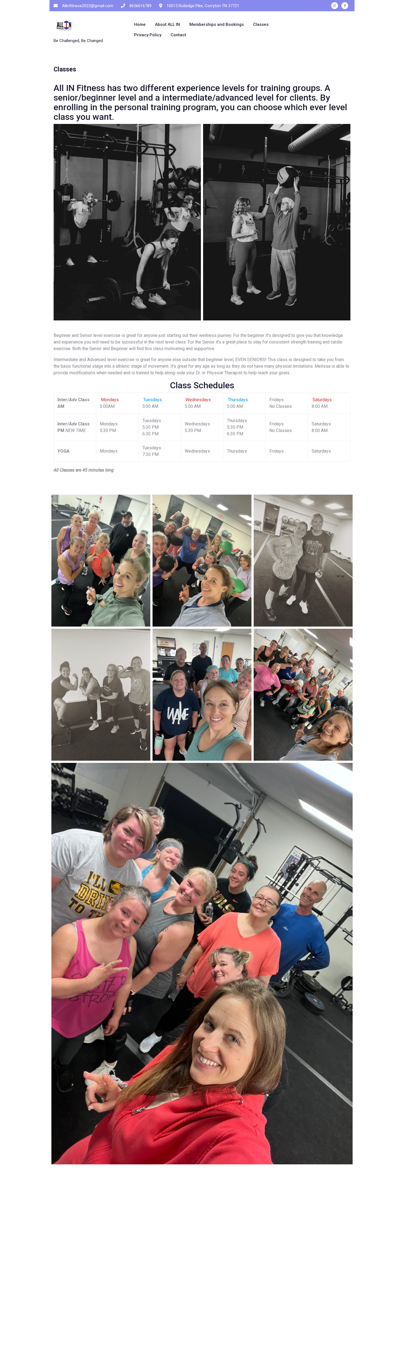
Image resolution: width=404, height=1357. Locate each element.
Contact (178, 34)
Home (140, 24)
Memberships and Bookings (216, 24)
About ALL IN (167, 24)
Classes (261, 24)
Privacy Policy (147, 34)
